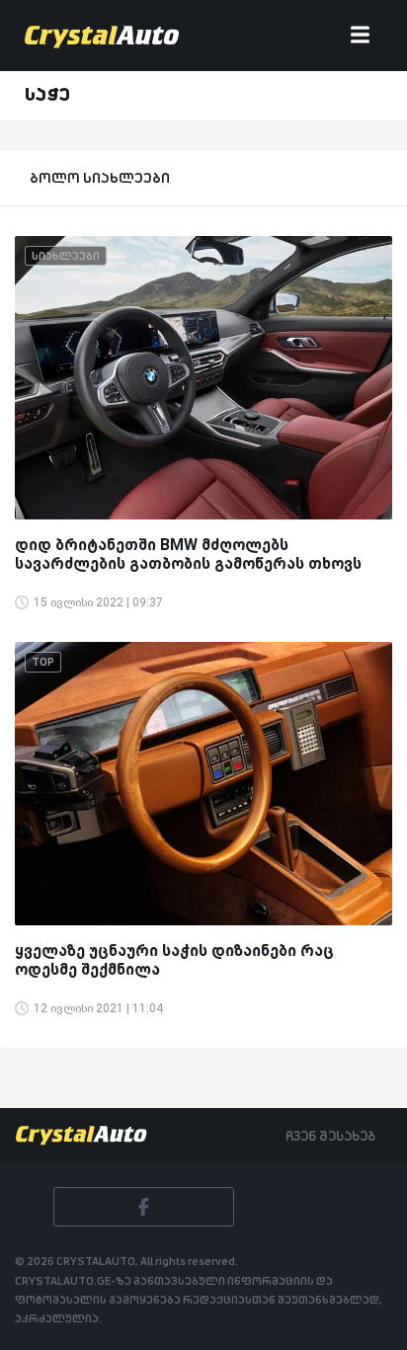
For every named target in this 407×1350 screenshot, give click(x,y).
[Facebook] (143, 1207)
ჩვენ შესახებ (330, 1136)
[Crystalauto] (106, 35)
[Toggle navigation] (360, 36)
